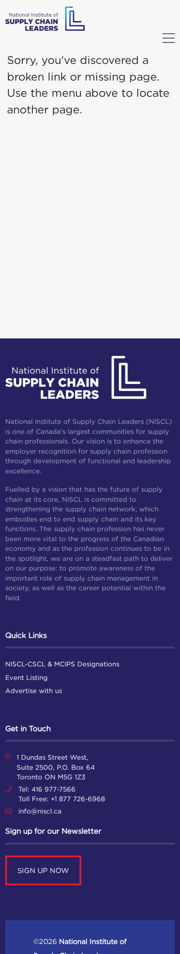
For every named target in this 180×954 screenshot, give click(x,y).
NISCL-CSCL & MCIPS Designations (62, 664)
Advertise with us (33, 690)
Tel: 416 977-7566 (47, 789)
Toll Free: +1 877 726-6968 (61, 799)
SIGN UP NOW (43, 870)
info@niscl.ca (40, 811)
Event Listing (26, 677)
